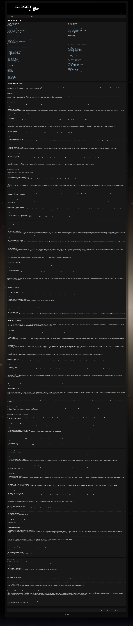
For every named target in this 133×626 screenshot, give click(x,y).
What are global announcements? (13, 73)
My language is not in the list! (12, 42)
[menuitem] (122, 13)
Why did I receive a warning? (12, 60)
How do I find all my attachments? (74, 65)
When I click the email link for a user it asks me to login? (16, 47)
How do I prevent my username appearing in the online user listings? (19, 39)
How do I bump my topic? (11, 65)
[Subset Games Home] (32, 7)
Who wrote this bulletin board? (73, 69)
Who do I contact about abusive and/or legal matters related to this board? (81, 71)
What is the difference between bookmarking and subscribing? (78, 56)
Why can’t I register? (10, 26)
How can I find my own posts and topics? (75, 52)
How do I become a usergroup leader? (74, 29)
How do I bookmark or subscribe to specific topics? (76, 58)
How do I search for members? (73, 51)
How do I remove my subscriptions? (74, 60)
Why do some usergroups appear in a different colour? (77, 30)
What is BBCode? (10, 69)
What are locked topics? (11, 77)
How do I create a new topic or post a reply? (15, 51)
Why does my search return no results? (74, 49)
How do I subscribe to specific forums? (74, 59)
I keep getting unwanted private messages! (75, 37)
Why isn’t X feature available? (73, 70)
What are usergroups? (71, 26)
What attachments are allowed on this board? (75, 64)
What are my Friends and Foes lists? (74, 43)
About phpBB (86, 578)
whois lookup (85, 592)
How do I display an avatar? (12, 44)
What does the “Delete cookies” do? (13, 33)
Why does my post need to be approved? (14, 64)
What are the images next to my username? (14, 43)
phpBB (122, 185)
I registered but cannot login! (12, 28)
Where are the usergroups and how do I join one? (76, 28)
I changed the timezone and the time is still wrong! (16, 41)
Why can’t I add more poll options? (13, 55)
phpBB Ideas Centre (57, 585)
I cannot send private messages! (73, 36)
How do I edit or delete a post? (12, 52)
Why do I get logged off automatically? (14, 32)
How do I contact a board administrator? (75, 73)
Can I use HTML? (10, 70)
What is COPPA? (10, 25)
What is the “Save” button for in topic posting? (15, 62)
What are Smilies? (10, 71)
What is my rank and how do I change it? (14, 46)
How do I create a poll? (11, 54)
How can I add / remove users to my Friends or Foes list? (77, 44)
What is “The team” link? (72, 32)
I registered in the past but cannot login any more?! (16, 30)
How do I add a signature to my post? (13, 53)
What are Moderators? (71, 25)
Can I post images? (10, 72)
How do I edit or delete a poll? (12, 57)
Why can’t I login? (10, 29)
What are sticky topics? (11, 76)
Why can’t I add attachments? (12, 59)
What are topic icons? (11, 78)
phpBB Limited (39, 578)
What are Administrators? (72, 24)
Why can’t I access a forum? (12, 58)
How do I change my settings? (12, 37)
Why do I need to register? (11, 24)
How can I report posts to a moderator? (14, 61)
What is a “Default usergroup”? (73, 31)
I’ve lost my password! (11, 31)
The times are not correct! (11, 40)
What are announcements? (12, 75)
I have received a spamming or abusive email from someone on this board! (81, 39)
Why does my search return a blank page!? (75, 50)
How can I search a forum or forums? (74, 48)
